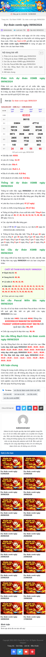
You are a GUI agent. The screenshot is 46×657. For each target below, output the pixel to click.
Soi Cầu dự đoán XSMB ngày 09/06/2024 (19, 61)
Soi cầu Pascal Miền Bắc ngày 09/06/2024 (20, 64)
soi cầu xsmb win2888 (11, 398)
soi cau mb (7, 394)
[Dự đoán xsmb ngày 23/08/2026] (34, 546)
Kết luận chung (9, 72)
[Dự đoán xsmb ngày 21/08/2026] (34, 567)
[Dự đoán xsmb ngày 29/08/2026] (34, 484)
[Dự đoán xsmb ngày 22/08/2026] (11, 567)
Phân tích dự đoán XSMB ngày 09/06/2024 (20, 56)
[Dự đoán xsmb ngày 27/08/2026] (34, 504)
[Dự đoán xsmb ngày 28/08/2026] (11, 504)
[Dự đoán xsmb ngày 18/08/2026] (11, 608)
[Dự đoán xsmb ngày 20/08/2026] (11, 588)
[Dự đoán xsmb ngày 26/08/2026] (11, 525)
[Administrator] (23, 420)
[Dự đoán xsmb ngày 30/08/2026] (11, 484)
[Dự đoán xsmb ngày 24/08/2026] (11, 546)
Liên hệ (26, 646)
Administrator (23, 428)
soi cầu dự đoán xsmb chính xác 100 (26, 390)
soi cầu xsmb (32, 394)
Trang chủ (4, 19)
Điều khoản (35, 646)
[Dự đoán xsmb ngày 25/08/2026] (34, 525)
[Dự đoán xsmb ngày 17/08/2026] (34, 608)
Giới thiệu (19, 646)
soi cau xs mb (19, 394)
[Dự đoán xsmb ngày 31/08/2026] (34, 463)
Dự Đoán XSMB (15, 19)
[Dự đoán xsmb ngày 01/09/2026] (11, 463)
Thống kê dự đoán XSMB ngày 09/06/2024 (20, 59)
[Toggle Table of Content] (40, 53)
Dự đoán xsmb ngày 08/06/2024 (24, 101)
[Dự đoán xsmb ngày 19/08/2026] (34, 588)
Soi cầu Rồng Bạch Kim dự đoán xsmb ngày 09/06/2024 (23, 68)
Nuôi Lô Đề (21, 41)
